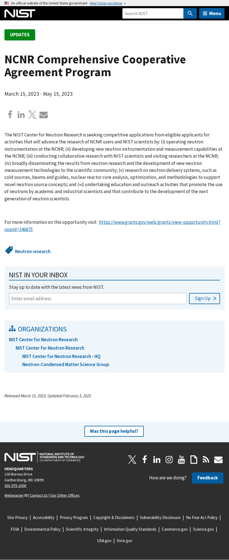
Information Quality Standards (130, 529)
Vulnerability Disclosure (160, 517)
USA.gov (104, 540)
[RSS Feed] (206, 459)
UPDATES (20, 35)
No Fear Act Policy (202, 517)
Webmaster (14, 495)
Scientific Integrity (82, 529)
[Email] (43, 114)
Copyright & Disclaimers (114, 517)
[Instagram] (169, 459)
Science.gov (203, 529)
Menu (215, 13)
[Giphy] (194, 459)
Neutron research (33, 251)
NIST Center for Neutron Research (43, 340)
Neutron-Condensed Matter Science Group (65, 364)
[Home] (19, 13)
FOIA (15, 529)
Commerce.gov (175, 529)
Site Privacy (17, 517)
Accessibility (43, 517)
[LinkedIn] (157, 459)
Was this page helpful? (114, 431)
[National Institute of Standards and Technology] (44, 456)
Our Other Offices (65, 495)
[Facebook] (10, 114)
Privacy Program (74, 517)
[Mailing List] (218, 459)
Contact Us (39, 495)
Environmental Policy (42, 529)
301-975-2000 (15, 485)
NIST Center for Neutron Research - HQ (61, 356)
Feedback (207, 478)
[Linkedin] (21, 114)
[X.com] (32, 114)
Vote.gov (124, 540)
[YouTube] (181, 459)
